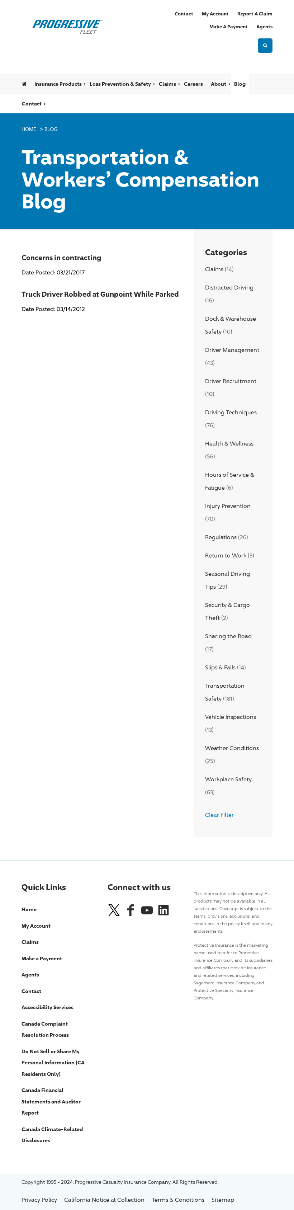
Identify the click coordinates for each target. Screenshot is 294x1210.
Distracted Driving (229, 287)
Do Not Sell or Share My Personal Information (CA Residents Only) (53, 1062)
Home (29, 129)
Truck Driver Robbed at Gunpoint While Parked (100, 293)
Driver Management (232, 350)
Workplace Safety (228, 779)
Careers (193, 84)
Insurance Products (58, 84)
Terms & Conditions (178, 1199)
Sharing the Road (228, 636)
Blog (240, 84)
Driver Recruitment (230, 381)
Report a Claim (254, 14)
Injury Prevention (228, 506)
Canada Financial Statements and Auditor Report (51, 1101)
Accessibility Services (48, 1007)
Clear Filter (219, 814)
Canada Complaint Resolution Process (45, 1029)
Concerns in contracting (61, 257)
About (218, 84)
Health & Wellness (229, 443)
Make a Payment (228, 26)
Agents (264, 26)
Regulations (221, 537)
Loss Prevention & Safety (120, 84)
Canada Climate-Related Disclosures (52, 1135)
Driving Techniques (231, 412)
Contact (184, 14)
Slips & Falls (220, 667)
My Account (215, 14)
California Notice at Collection (104, 1199)
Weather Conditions (232, 748)
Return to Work (225, 555)
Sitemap (223, 1199)
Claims (167, 84)
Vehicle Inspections (230, 717)
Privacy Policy (39, 1199)
